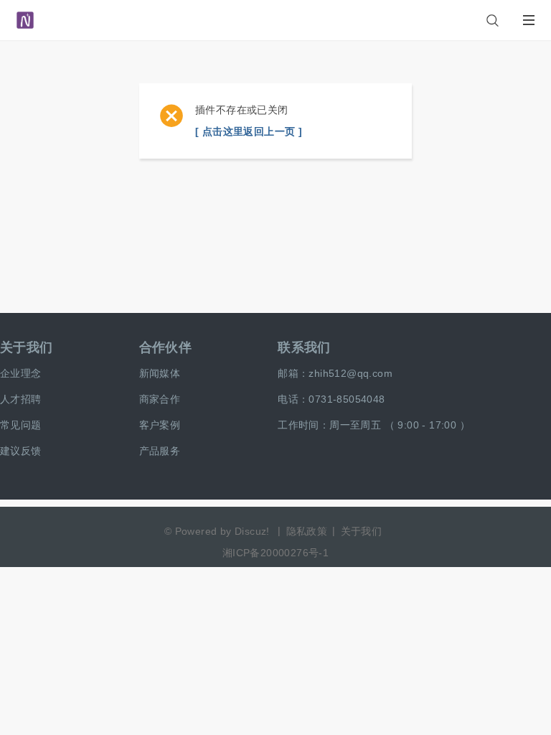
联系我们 (304, 347)
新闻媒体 (160, 373)
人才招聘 (21, 399)
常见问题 (21, 425)
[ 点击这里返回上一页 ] (248, 131)
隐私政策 (307, 531)
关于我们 (26, 347)
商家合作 (160, 399)
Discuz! (252, 531)
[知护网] (25, 14)
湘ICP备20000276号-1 (275, 552)
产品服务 (160, 451)
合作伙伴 (165, 347)
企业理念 (21, 373)
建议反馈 (21, 451)
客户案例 (160, 425)
